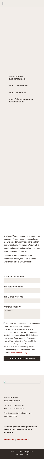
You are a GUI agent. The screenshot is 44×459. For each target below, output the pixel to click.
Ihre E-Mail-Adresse (13, 297)
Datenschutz (23, 440)
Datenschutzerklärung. (19, 352)
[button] (40, 3)
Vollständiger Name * (14, 277)
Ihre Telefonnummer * (14, 287)
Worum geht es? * (12, 307)
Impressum (9, 440)
